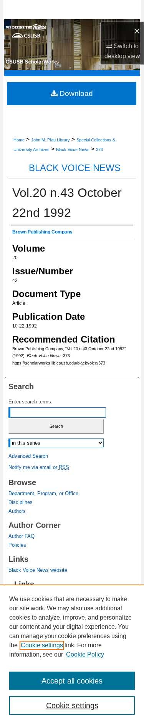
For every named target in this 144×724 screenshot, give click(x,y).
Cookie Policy (85, 654)
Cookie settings (42, 645)
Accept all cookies (72, 681)
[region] (72, 654)
